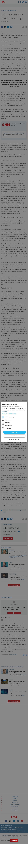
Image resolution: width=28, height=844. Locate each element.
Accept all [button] (14, 432)
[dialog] (14, 422)
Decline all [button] (14, 436)
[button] (14, 414)
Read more (4, 411)
